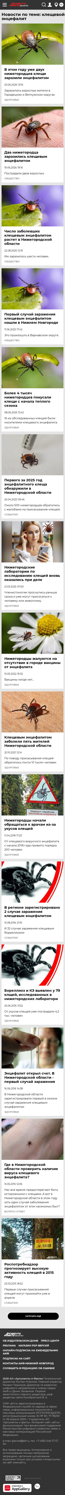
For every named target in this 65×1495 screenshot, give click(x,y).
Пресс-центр (50, 1340)
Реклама (9, 1345)
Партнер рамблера (32, 1478)
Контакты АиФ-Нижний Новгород (28, 1363)
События (11, 514)
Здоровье (11, 606)
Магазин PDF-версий (34, 1345)
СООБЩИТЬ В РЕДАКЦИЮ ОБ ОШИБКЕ (29, 1368)
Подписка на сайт (17, 1358)
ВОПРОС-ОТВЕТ (14, 1211)
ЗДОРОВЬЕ (11, 100)
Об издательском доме (20, 1340)
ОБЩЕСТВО (12, 178)
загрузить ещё (33, 1316)
